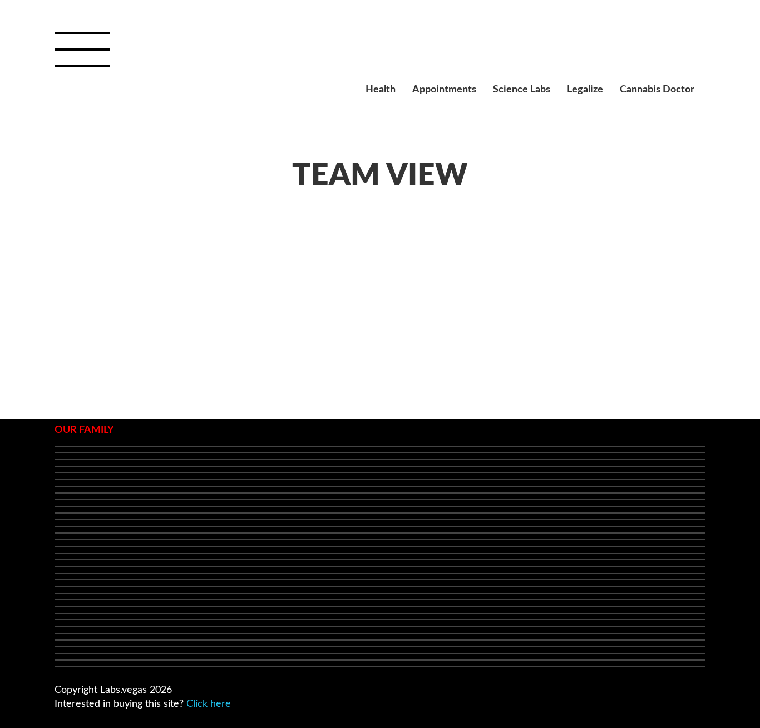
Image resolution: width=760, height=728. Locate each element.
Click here (208, 704)
